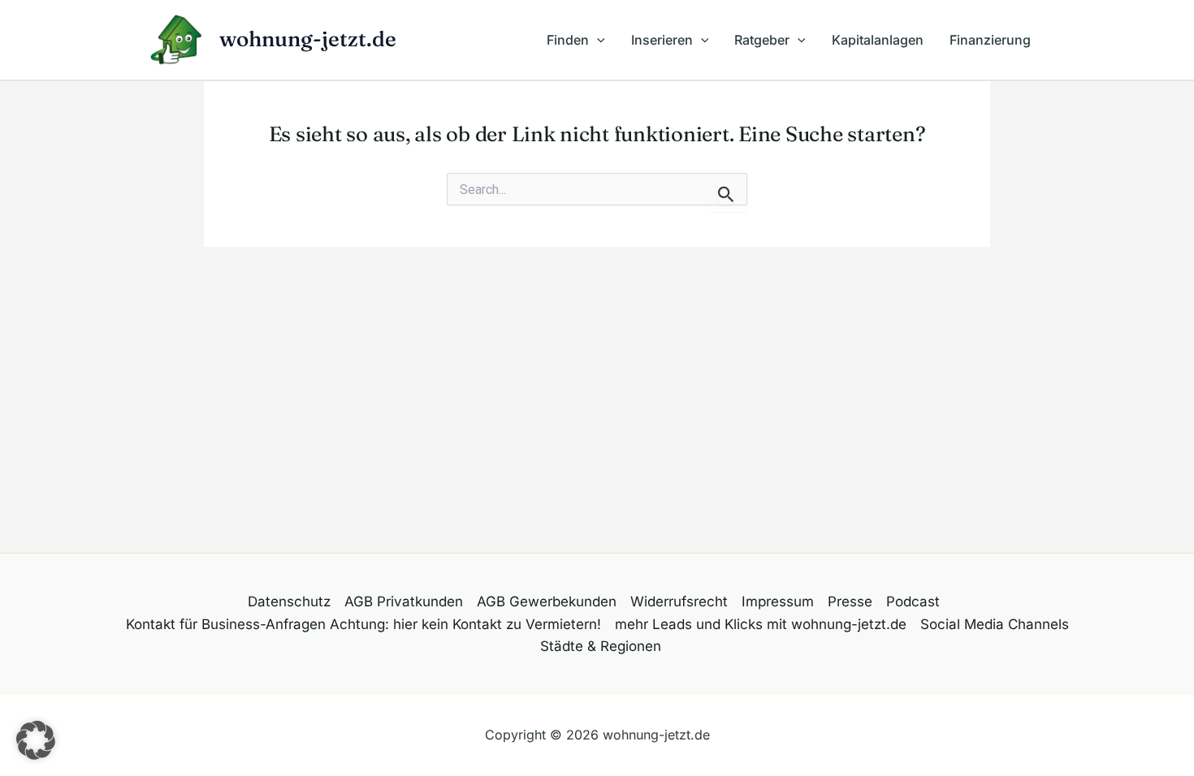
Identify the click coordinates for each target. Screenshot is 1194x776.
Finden (568, 40)
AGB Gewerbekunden (546, 601)
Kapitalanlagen (878, 40)
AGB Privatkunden (403, 601)
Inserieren (662, 40)
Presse (850, 601)
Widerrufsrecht (679, 601)
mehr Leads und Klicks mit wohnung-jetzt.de (760, 624)
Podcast (913, 601)
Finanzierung (990, 40)
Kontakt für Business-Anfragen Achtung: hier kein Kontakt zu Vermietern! (363, 624)
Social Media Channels (994, 624)
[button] (597, 39)
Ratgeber (762, 40)
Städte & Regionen (600, 646)
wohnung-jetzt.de (307, 39)
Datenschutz (289, 601)
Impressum (778, 601)
